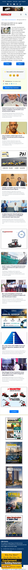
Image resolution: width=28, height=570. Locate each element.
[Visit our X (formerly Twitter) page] (10, 4)
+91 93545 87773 (20, 549)
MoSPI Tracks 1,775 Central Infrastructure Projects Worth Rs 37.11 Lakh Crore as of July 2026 (13, 267)
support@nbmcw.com (7, 550)
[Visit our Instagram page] (17, 4)
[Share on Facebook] (9, 84)
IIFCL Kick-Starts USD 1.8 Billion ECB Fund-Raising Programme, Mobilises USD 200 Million (13, 347)
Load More (14, 411)
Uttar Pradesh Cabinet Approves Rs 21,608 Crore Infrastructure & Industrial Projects (13, 137)
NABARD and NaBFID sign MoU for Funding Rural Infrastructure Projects (13, 188)
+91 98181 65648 (6, 549)
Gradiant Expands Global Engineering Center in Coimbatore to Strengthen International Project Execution (12, 215)
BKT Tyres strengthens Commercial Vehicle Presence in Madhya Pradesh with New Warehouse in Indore (13, 295)
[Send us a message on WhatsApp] (20, 4)
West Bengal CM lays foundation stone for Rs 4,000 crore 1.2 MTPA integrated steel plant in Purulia (13, 373)
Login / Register (22, 1)
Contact (4, 1)
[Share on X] (13, 84)
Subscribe (15, 1)
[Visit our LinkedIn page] (7, 4)
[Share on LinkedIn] (11, 84)
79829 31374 (12, 549)
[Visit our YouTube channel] (14, 4)
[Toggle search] (26, 14)
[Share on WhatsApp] (16, 84)
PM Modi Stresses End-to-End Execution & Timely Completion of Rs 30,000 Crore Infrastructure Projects (14, 109)
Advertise (9, 1)
